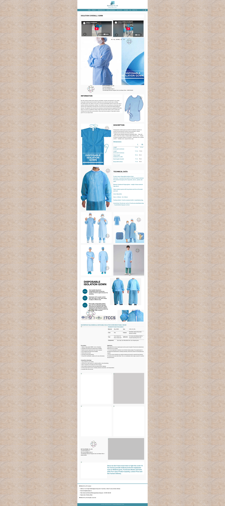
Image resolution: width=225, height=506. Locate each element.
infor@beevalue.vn (87, 490)
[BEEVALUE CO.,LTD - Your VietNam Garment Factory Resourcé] (112, 4)
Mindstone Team (120, 504)
